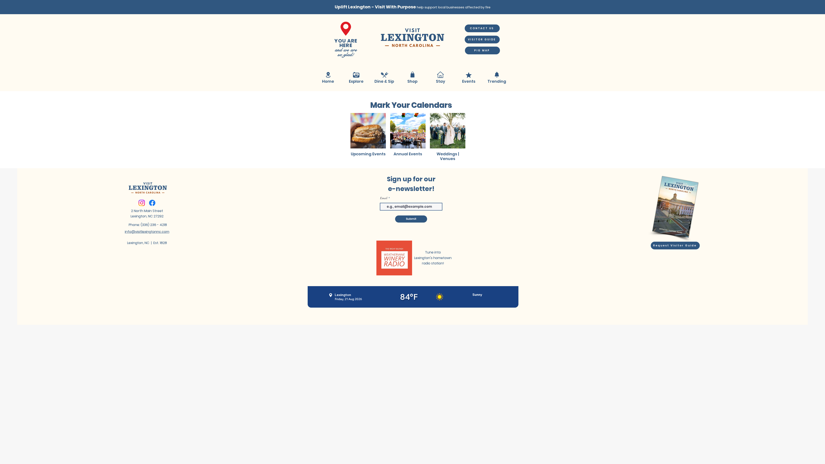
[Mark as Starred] (468, 75)
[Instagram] (142, 203)
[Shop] (412, 74)
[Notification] (496, 75)
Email (383, 198)
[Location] (328, 75)
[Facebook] (152, 203)
